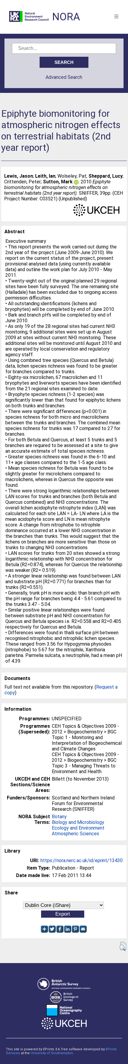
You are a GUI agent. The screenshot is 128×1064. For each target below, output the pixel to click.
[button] (122, 946)
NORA (66, 17)
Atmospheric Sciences (75, 833)
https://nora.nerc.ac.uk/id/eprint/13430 (81, 860)
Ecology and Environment (78, 828)
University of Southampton (52, 1053)
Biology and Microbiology (78, 822)
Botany (59, 816)
